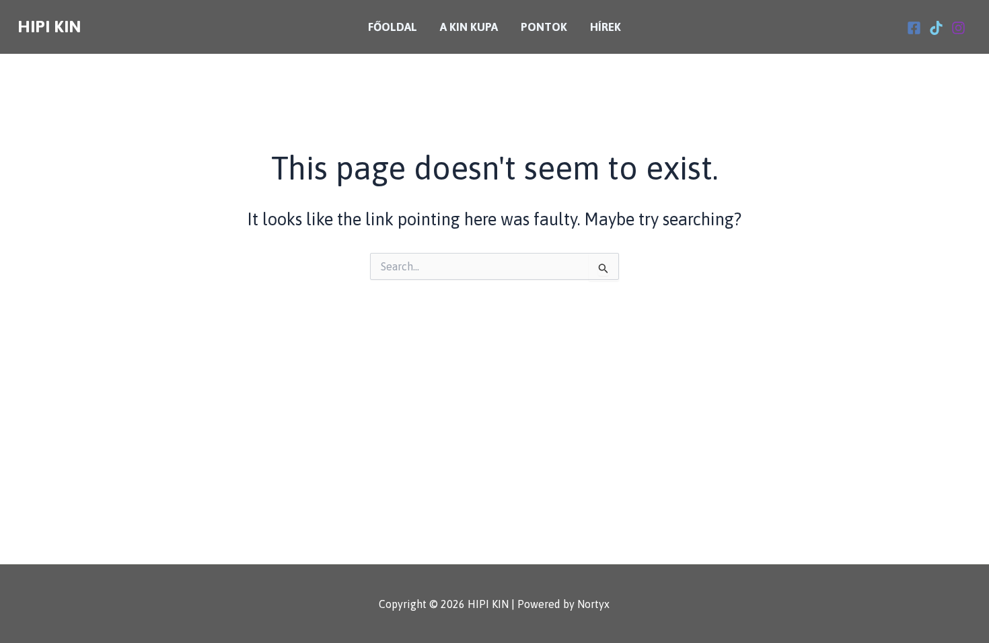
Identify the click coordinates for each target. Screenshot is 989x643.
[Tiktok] (936, 28)
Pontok (544, 27)
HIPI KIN (49, 26)
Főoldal (392, 27)
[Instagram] (958, 28)
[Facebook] (914, 28)
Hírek (605, 27)
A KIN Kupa (469, 27)
